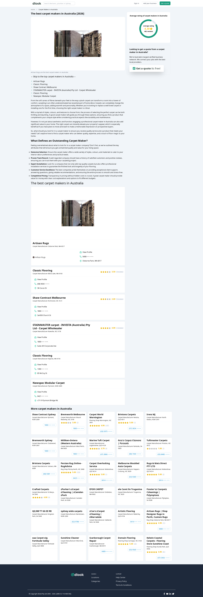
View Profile (87, 252)
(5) (119, 299)
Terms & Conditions (124, 585)
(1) (119, 328)
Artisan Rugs (39, 81)
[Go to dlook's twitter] (173, 594)
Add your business (150, 3)
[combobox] (59, 3)
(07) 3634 (135, 428)
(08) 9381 (49, 474)
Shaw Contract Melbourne (45, 87)
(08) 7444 (135, 454)
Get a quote (165, 3)
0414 (107, 480)
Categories (95, 581)
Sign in (136, 3)
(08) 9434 (43, 284)
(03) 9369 (135, 477)
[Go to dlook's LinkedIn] (170, 594)
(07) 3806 (106, 454)
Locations (95, 577)
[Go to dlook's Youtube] (167, 594)
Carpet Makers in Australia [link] (48, 9)
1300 (42, 369)
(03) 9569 (135, 550)
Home (33, 9)
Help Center (120, 577)
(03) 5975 (106, 431)
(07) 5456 (163, 558)
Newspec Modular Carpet (44, 96)
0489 (107, 551)
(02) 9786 (78, 522)
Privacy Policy (121, 581)
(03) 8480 (163, 454)
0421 (42, 396)
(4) (119, 272)
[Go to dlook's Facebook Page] (164, 594)
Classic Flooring (40, 84)
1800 (42, 311)
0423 (78, 478)
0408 (88, 256)
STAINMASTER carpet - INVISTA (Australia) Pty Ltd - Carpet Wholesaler (64, 90)
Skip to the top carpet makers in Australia (53, 76)
